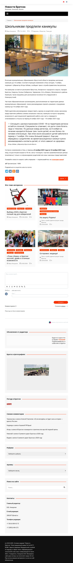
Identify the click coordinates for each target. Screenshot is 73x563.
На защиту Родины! (48, 217)
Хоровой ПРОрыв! (25, 425)
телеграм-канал (57, 159)
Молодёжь (19, 250)
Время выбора (11, 208)
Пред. (10, 178)
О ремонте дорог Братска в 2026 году (31, 433)
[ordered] (17, 287)
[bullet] (19, 287)
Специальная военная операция (49, 211)
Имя (13, 293)
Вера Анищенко (11, 31)
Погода (9, 404)
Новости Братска (15, 6)
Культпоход (11, 250)
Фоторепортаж (19, 252)
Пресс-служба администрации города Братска (52, 221)
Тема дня (49, 31)
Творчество (28, 250)
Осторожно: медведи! (49, 253)
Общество (42, 31)
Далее (62, 178)
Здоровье (36, 31)
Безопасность (44, 250)
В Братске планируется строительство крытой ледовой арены (37, 429)
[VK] (6, 293)
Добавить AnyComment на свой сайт (60, 322)
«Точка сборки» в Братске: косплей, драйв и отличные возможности (18, 258)
